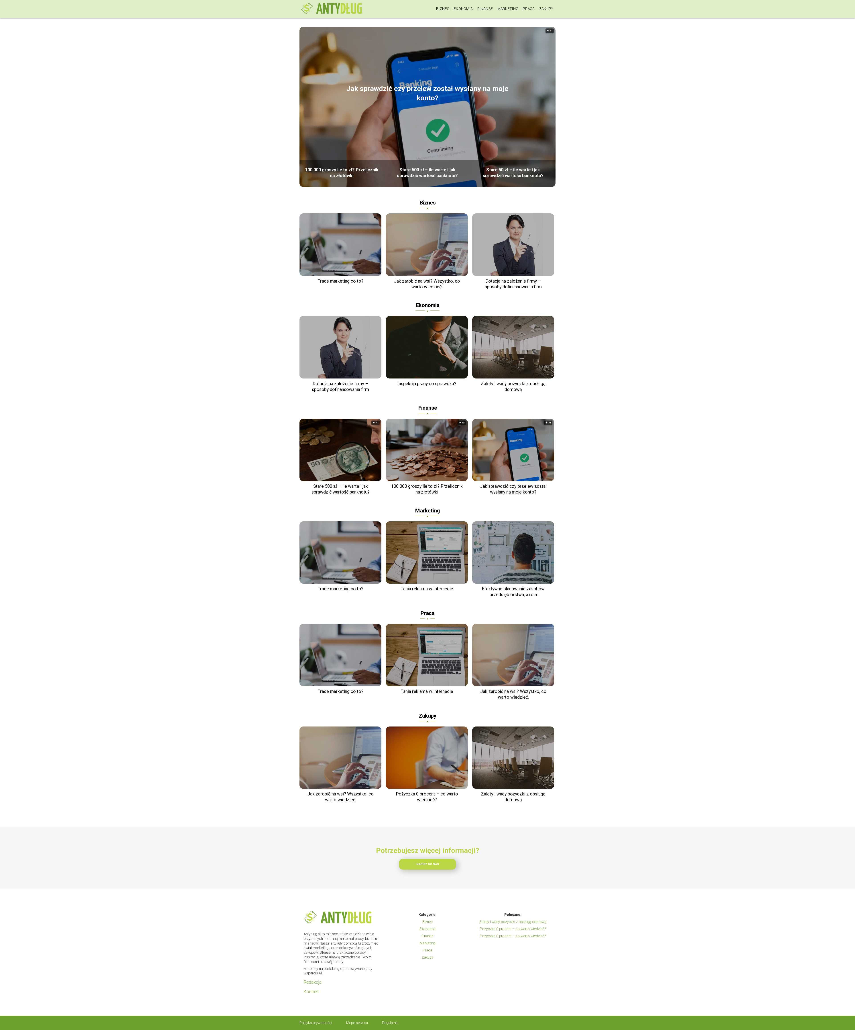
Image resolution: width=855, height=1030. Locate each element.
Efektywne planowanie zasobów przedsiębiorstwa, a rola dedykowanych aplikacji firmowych (513, 591)
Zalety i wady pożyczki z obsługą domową (513, 386)
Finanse (485, 9)
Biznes (442, 9)
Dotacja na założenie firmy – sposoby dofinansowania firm (513, 283)
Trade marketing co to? (340, 281)
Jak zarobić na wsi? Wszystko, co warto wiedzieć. (427, 283)
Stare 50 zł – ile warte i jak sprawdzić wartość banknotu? (513, 172)
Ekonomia (463, 9)
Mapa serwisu (357, 1023)
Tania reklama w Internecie (427, 588)
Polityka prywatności (315, 1023)
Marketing (507, 9)
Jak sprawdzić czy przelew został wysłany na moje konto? (427, 93)
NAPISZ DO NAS (427, 864)
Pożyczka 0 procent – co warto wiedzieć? (427, 796)
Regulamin (390, 1023)
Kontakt (311, 991)
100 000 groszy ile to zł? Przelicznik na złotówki (342, 172)
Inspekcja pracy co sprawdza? (426, 383)
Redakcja (313, 982)
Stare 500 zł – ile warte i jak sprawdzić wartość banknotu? (427, 172)
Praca (529, 9)
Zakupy (546, 9)
